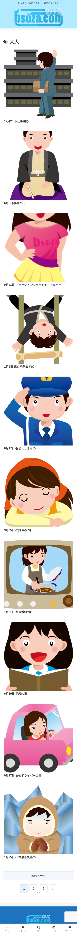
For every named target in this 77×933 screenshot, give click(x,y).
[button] (69, 622)
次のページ (38, 875)
